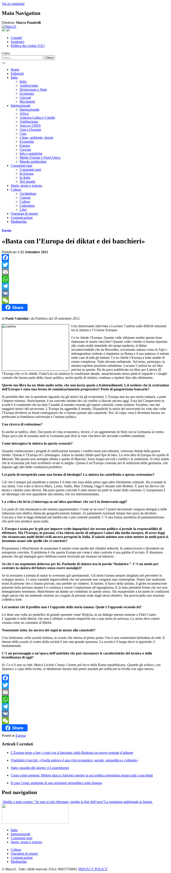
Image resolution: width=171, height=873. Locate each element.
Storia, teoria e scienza (26, 185)
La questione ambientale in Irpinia (128, 802)
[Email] (85, 271)
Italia (14, 77)
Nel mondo (27, 181)
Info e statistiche (31, 153)
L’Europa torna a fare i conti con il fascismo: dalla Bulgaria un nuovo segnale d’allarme (72, 753)
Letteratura (27, 205)
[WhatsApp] (85, 279)
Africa (24, 113)
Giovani (25, 97)
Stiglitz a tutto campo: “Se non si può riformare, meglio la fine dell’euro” (53, 802)
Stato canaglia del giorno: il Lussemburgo (40, 768)
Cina (23, 133)
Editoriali (17, 73)
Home (15, 69)
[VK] (85, 293)
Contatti (16, 38)
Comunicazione (22, 217)
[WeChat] (85, 300)
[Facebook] (85, 257)
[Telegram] (85, 286)
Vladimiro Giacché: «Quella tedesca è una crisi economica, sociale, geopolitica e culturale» (74, 760)
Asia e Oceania (30, 129)
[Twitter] (85, 264)
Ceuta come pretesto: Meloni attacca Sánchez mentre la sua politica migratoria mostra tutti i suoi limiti (82, 775)
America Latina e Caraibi (37, 117)
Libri (23, 209)
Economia (27, 93)
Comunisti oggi (21, 165)
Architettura (28, 193)
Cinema (25, 197)
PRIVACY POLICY (93, 869)
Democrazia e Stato (33, 89)
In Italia (25, 177)
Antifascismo (29, 85)
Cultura (16, 189)
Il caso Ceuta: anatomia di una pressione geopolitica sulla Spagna (56, 783)
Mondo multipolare (33, 161)
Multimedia (19, 221)
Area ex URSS (30, 125)
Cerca (6, 53)
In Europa (27, 173)
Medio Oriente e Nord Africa (40, 157)
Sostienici (17, 42)
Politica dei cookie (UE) (28, 46)
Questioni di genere (24, 213)
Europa (25, 145)
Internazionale (21, 105)
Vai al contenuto (13, 4)
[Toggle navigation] (3, 63)
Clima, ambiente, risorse (36, 137)
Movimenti (27, 101)
